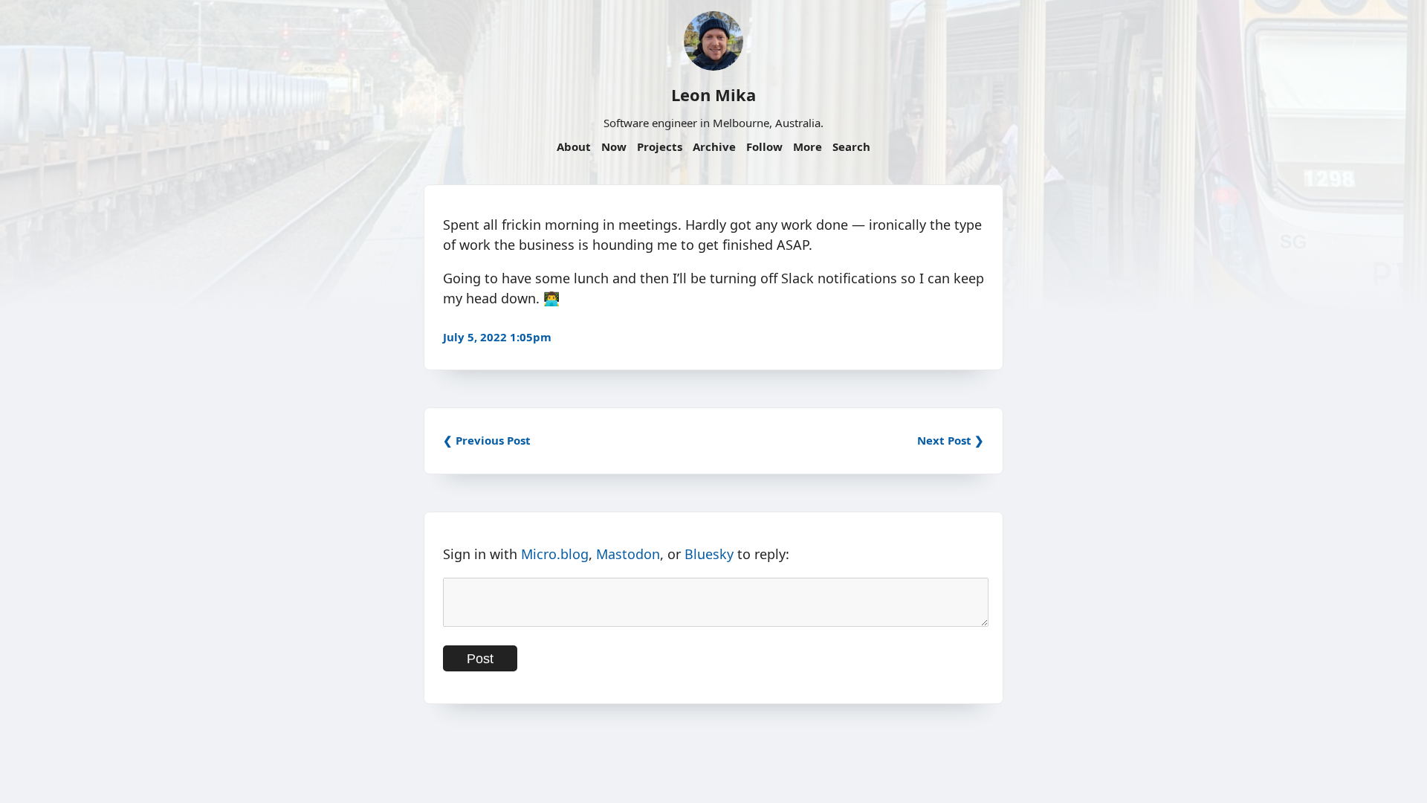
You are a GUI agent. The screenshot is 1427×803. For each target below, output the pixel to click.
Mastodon (628, 554)
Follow (764, 146)
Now (614, 146)
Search (851, 146)
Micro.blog (555, 554)
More (807, 146)
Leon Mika (713, 94)
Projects (659, 146)
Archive (714, 146)
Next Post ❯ (950, 440)
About (574, 146)
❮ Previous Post (487, 440)
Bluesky (709, 554)
